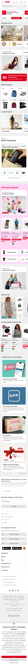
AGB (15, 596)
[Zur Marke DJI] (23, 173)
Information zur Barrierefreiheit (16, 597)
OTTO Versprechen (14, 601)
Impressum (5, 597)
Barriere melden (14, 543)
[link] (24, 548)
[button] (5, 92)
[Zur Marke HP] (4, 173)
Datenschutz (21, 596)
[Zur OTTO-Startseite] (7, 2)
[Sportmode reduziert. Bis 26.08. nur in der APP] (14, 202)
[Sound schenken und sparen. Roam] (14, 155)
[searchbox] (12, 6)
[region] (14, 644)
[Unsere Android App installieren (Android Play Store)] (17, 548)
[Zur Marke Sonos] (11, 173)
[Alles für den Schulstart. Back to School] (14, 279)
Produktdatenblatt (7, 348)
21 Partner (9, 631)
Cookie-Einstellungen (8, 596)
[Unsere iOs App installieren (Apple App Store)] (6, 548)
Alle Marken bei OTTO (14, 178)
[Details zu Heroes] (4, 327)
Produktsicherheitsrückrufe (10, 599)
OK (14, 656)
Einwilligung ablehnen (14, 660)
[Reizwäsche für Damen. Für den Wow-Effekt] (11, 60)
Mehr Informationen (14, 662)
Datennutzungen (21, 633)
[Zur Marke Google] (17, 173)
